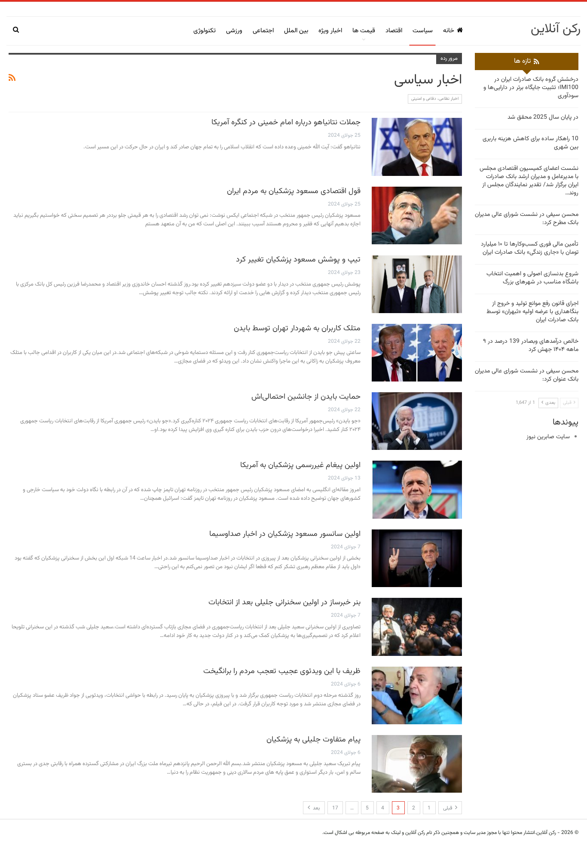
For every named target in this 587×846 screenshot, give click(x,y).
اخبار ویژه (330, 31)
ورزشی (234, 31)
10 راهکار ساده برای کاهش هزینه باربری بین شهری (530, 143)
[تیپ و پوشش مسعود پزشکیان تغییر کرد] (417, 284)
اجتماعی (263, 31)
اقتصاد (393, 31)
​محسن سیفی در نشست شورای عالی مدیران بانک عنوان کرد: (526, 375)
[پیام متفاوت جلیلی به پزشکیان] (417, 764)
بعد (316, 808)
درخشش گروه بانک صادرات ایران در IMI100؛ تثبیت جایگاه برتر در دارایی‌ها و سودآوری (530, 88)
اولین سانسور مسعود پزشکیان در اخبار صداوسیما (285, 534)
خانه (448, 31)
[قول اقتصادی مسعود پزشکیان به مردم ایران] (417, 215)
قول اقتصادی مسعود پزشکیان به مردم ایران (294, 191)
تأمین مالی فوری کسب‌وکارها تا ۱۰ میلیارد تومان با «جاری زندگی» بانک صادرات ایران (529, 248)
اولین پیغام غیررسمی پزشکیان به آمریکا (300, 465)
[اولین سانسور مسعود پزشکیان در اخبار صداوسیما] (417, 558)
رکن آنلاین (556, 29)
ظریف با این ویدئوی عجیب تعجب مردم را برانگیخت (282, 671)
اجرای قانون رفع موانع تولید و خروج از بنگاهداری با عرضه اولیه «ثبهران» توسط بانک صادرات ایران (532, 312)
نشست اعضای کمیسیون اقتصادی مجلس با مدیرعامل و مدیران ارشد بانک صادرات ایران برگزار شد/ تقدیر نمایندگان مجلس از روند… (529, 181)
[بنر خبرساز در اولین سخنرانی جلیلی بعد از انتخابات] (417, 626)
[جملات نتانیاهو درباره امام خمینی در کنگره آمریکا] (417, 146)
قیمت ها (363, 31)
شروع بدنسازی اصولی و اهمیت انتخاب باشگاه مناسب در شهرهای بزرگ (532, 278)
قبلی (448, 808)
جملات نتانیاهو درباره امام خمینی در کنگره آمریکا (286, 123)
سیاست (423, 31)
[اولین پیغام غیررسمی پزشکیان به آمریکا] (417, 489)
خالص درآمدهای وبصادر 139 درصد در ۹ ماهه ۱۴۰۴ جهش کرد (530, 345)
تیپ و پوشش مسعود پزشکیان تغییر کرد (298, 260)
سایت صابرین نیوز (548, 437)
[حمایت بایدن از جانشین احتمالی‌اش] (417, 421)
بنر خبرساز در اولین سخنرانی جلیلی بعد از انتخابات (284, 603)
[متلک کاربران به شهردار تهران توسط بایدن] (417, 352)
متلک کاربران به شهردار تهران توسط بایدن (297, 329)
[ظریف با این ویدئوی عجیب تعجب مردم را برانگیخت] (417, 695)
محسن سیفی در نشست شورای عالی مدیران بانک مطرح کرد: (526, 219)
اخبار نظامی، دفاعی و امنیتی (435, 98)
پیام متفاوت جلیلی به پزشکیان (313, 740)
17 (335, 808)
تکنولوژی (204, 31)
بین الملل (296, 31)
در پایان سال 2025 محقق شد (543, 117)
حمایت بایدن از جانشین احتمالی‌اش (306, 397)
